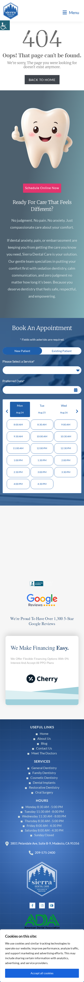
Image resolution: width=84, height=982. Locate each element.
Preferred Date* (13, 381)
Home (44, 733)
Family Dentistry (44, 773)
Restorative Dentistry (44, 787)
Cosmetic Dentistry (44, 777)
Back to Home (42, 80)
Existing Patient (62, 351)
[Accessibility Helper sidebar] (5, 25)
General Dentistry (44, 768)
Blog (44, 743)
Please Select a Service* (18, 361)
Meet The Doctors (44, 753)
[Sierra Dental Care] (10, 10)
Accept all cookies (42, 973)
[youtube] (51, 905)
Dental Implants (44, 782)
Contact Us (44, 748)
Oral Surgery (44, 792)
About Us (44, 738)
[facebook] (32, 905)
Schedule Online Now (42, 188)
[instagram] (42, 905)
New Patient (22, 351)
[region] (42, 955)
